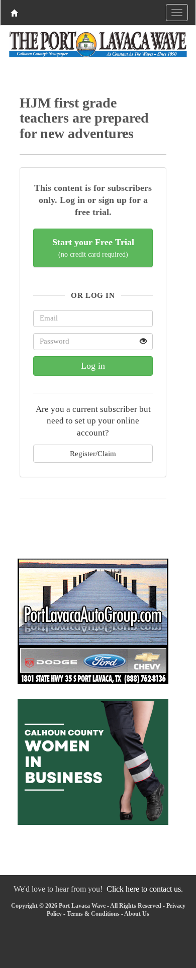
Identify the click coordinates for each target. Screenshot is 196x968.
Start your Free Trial (93, 248)
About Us (136, 913)
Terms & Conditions (93, 913)
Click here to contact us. (145, 889)
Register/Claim (93, 453)
